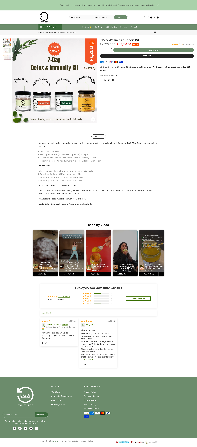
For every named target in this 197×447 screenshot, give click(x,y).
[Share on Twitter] (105, 80)
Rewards (123, 27)
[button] (177, 44)
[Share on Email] (113, 80)
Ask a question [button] (138, 298)
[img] (47, 321)
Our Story (98, 27)
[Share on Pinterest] (109, 80)
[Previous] (16, 81)
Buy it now (147, 56)
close (39, 5)
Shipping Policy (90, 400)
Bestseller (134, 27)
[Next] (93, 81)
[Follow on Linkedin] (25, 428)
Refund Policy (90, 404)
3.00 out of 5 (64, 296)
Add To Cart (42, 274)
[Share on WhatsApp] (116, 80)
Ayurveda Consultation (61, 396)
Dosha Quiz (112, 27)
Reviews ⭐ (86, 27)
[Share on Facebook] (101, 80)
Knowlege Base (58, 404)
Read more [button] (87, 359)
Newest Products (50, 32)
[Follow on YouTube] (36, 428)
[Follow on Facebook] (14, 428)
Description (98, 136)
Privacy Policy (90, 392)
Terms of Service (91, 396)
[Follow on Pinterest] (31, 428)
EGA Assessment (91, 408)
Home (40, 32)
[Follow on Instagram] (20, 428)
